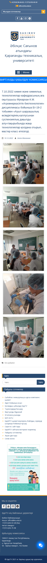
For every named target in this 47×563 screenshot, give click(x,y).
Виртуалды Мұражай (13, 412)
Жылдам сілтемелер (12, 12)
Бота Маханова (23, 138)
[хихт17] (23, 207)
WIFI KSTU (9, 418)
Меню (26, 72)
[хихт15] (23, 337)
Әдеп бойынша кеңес (13, 403)
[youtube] (21, 18)
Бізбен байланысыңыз (11, 518)
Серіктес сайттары (12, 426)
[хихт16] (23, 163)
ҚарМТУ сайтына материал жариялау (20, 429)
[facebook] (17, 18)
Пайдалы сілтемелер (13, 432)
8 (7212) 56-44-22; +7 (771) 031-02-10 (24, 2)
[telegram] (29, 18)
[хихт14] (23, 294)
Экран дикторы (11, 435)
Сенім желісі (10, 438)
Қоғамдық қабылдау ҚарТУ (16, 406)
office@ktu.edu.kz (25, 6)
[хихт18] (23, 250)
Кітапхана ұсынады (12, 415)
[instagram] (25, 18)
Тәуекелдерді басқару (14, 409)
